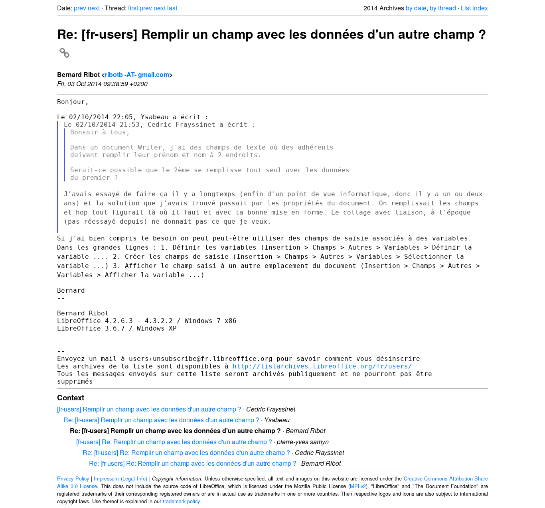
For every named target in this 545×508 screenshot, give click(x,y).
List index (474, 7)
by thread (443, 7)
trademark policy (181, 501)
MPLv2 (358, 486)
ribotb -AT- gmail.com (137, 74)
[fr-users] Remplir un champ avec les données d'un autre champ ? (149, 408)
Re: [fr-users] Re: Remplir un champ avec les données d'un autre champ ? (186, 452)
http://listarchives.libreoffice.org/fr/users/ (322, 366)
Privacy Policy (73, 478)
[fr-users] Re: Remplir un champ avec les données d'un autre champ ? (174, 441)
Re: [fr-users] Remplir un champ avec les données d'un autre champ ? (161, 419)
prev (80, 7)
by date (416, 7)
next (94, 7)
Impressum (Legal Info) (120, 478)
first (133, 7)
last (172, 7)
